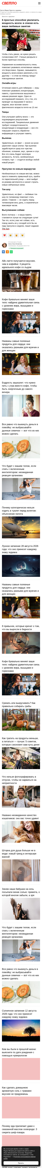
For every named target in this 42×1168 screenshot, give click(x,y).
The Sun (5, 229)
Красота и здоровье (15, 10)
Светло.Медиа (4, 10)
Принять (21, 1163)
